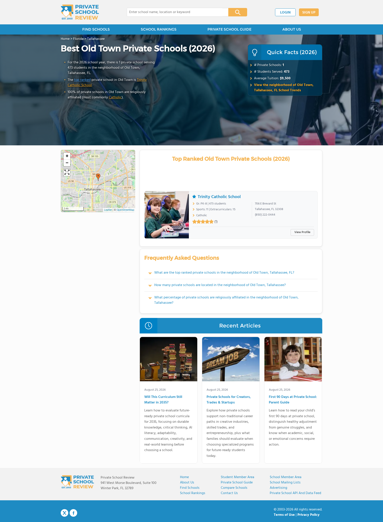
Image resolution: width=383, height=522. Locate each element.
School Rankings (192, 493)
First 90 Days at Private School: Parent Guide (293, 400)
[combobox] (174, 12)
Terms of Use (284, 515)
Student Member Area (237, 477)
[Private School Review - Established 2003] (80, 12)
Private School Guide (237, 482)
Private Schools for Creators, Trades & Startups (229, 400)
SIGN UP (308, 13)
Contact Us (229, 493)
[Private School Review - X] (64, 513)
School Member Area (285, 477)
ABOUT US (291, 29)
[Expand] (67, 172)
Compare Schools (234, 488)
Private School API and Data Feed (295, 493)
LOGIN (285, 13)
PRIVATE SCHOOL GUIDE (229, 29)
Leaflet (108, 210)
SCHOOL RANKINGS (158, 29)
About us (187, 482)
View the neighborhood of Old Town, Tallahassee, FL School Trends (284, 87)
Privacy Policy (308, 515)
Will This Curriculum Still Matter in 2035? (163, 400)
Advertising (278, 488)
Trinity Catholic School (219, 197)
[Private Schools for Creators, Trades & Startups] (231, 360)
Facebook (73, 513)
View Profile (302, 232)
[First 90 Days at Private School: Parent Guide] (293, 360)
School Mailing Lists (285, 482)
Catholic (115, 97)
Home (184, 477)
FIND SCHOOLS (96, 29)
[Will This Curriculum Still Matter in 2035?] (168, 360)
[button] (98, 177)
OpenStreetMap (125, 210)
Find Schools (189, 488)
